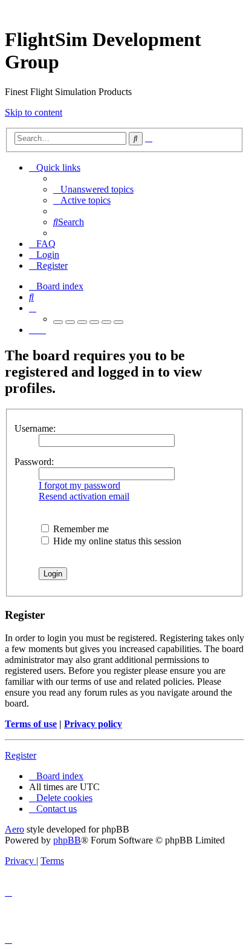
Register (20, 755)
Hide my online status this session (116, 541)
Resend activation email (84, 496)
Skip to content (33, 112)
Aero (14, 829)
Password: (34, 462)
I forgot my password (79, 485)
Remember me (80, 529)
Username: (35, 428)
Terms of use (31, 724)
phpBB (67, 840)
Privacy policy (93, 724)
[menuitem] (93, 189)
